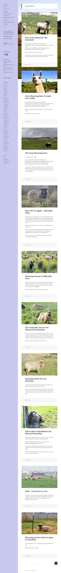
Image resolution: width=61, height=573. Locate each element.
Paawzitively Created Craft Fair (31, 443)
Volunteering (6, 11)
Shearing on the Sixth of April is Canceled (39, 538)
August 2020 (6, 108)
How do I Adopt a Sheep (8, 13)
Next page (56, 563)
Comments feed (6, 161)
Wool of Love (6, 4)
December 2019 (6, 118)
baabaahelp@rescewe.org (8, 36)
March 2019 (6, 131)
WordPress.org (6, 163)
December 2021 (6, 93)
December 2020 (6, 100)
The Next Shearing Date (8, 67)
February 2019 (6, 132)
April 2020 (5, 113)
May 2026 (5, 84)
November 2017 (6, 147)
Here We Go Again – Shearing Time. (38, 211)
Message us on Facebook (8, 38)
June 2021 (5, 95)
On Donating (6, 24)
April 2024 (5, 90)
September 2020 (6, 106)
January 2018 (6, 145)
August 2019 (6, 125)
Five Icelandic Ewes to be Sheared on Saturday (37, 328)
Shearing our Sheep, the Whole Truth (9, 18)
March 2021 (6, 99)
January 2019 (6, 134)
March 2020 (6, 115)
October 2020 (6, 104)
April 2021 (5, 97)
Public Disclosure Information (9, 22)
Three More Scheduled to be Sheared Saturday (38, 432)
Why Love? (5, 6)
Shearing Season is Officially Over (38, 277)
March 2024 (6, 91)
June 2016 (5, 150)
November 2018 (6, 136)
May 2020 (5, 111)
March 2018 (6, 141)
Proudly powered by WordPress (30, 570)
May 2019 (5, 129)
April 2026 (5, 86)
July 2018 (5, 140)
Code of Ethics (6, 20)
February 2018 (6, 143)
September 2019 (6, 124)
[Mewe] (7, 54)
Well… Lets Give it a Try (36, 491)
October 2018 (6, 138)
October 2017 (6, 149)
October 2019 (6, 122)
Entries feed (6, 159)
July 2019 (5, 127)
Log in (5, 157)
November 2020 (6, 102)
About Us (5, 10)
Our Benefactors (6, 15)
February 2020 (6, 116)
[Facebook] (5, 54)
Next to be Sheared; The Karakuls (36, 38)
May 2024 (5, 88)
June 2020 (5, 109)
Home (5, 25)
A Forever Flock (6, 8)
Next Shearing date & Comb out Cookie (38, 97)
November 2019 (6, 120)
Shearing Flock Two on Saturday (35, 379)
